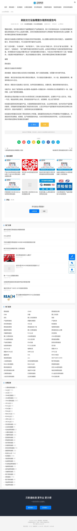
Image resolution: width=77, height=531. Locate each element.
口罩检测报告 (28, 7)
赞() (60, 24)
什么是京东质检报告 (57, 373)
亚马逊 (53, 345)
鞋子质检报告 (55, 361)
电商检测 (30, 348)
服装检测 (6, 355)
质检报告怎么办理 (57, 330)
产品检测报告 (8, 342)
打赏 (44, 124)
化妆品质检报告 (10, 429)
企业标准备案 (31, 376)
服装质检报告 (8, 330)
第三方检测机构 (32, 317)
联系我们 (31, 507)
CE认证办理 (31, 339)
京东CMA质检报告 (57, 367)
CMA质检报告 (5, 11)
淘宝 (53, 317)
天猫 (29, 314)
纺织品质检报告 (10, 469)
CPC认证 (54, 351)
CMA (5, 314)
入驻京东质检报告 (9, 376)
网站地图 (45, 520)
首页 (5, 7)
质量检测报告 (31, 320)
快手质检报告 (9, 442)
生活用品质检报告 (10, 464)
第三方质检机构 (8, 336)
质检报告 (38, 2)
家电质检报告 (55, 364)
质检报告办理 (55, 311)
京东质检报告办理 (9, 370)
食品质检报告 (9, 482)
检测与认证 (8, 453)
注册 (44, 211)
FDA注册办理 (55, 376)
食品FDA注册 (31, 370)
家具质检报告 (9, 437)
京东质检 (54, 333)
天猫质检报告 (48, 7)
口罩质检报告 (8, 373)
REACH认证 (31, 364)
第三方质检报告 (32, 330)
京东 (5, 317)
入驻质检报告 (8, 361)
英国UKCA (55, 348)
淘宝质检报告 (58, 7)
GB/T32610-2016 (57, 358)
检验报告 (54, 324)
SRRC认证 (31, 351)
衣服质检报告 (9, 471)
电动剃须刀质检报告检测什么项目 (62, 150)
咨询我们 (45, 507)
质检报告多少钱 (32, 327)
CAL (29, 355)
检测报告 (19, 7)
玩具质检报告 (8, 345)
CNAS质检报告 (38, 24)
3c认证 (7, 390)
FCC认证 (30, 333)
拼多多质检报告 (68, 7)
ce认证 (7, 393)
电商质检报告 (55, 327)
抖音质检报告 (31, 367)
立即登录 (34, 211)
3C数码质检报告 (10, 387)
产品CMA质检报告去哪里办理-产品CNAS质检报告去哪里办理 (12, 174)
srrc (29, 358)
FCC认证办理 (31, 345)
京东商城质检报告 (33, 361)
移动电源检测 (8, 367)
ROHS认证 (8, 416)
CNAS (29, 311)
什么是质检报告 (8, 339)
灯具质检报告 (31, 373)
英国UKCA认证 (8, 351)
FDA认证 (8, 411)
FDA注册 (30, 342)
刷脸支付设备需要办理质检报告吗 (38, 20)
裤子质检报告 (9, 474)
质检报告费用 (8, 327)
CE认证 (30, 324)
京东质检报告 (38, 7)
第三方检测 (55, 314)
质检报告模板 (55, 339)
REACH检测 (55, 355)
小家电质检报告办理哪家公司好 (14, 150)
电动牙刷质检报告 (57, 370)
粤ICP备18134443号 (38, 524)
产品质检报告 (8, 320)
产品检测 (54, 320)
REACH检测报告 (8, 364)
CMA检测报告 (9, 395)
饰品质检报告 (9, 485)
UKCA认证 (7, 348)
